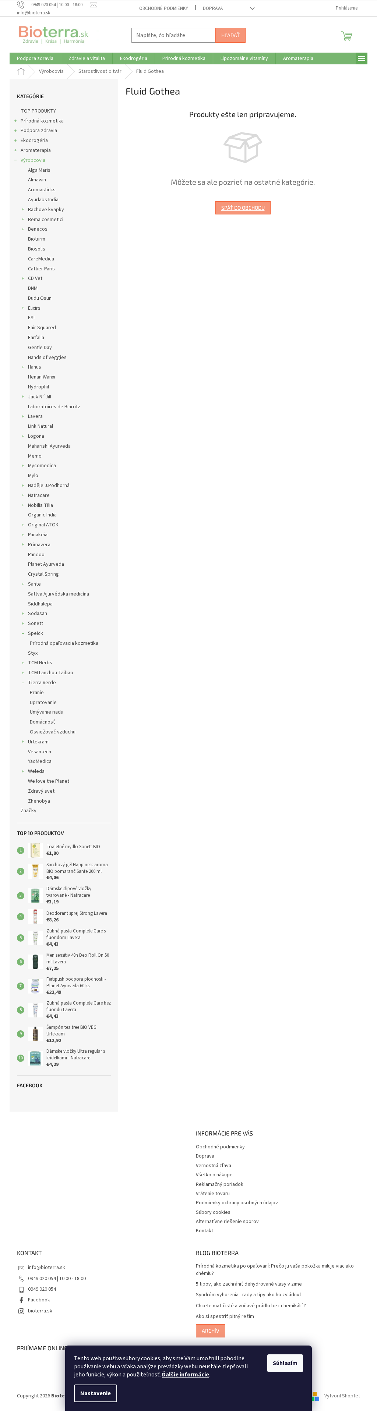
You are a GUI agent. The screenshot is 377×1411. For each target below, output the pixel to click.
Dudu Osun (40, 298)
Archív (210, 1331)
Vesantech (39, 752)
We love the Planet (48, 781)
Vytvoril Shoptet (342, 1396)
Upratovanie (43, 702)
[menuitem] (35, 58)
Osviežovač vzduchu (52, 732)
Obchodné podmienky (163, 8)
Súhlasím (285, 1363)
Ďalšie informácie (185, 1375)
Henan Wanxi (41, 377)
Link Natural (40, 426)
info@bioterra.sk (46, 1267)
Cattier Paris (41, 269)
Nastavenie (95, 1393)
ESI (31, 317)
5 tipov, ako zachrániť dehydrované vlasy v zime (249, 1284)
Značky (28, 810)
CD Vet (35, 278)
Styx (33, 653)
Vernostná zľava (213, 1165)
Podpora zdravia (39, 130)
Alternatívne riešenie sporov (227, 1221)
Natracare (39, 495)
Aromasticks (42, 189)
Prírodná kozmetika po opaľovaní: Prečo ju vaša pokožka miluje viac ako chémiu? (275, 1270)
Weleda (36, 771)
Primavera (39, 544)
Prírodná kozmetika (42, 121)
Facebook (39, 1300)
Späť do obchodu (243, 208)
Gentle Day (40, 347)
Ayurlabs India (43, 199)
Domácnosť (42, 722)
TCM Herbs (40, 663)
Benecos (37, 229)
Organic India (42, 515)
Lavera (35, 416)
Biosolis (36, 249)
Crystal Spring (43, 574)
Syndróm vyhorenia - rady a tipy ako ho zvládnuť (249, 1294)
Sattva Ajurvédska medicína (58, 594)
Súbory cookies (213, 1212)
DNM (33, 288)
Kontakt (204, 1230)
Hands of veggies (47, 357)
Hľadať (230, 35)
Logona (36, 436)
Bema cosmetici (45, 219)
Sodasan (37, 613)
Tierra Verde (42, 682)
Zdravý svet (41, 791)
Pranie (37, 692)
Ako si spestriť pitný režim (225, 1316)
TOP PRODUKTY (38, 111)
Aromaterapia (36, 150)
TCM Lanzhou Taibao (50, 672)
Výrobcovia (33, 160)
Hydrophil (38, 387)
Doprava (213, 8)
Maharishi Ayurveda (49, 446)
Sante (34, 584)
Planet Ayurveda (46, 564)
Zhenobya (39, 801)
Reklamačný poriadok (219, 1184)
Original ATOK (43, 525)
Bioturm (36, 239)
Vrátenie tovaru (213, 1193)
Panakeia (37, 535)
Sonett (35, 623)
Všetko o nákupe (214, 1175)
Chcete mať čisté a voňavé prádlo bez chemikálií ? (251, 1305)
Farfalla (36, 337)
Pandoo (36, 554)
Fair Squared (42, 327)
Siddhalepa (40, 604)
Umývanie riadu (46, 712)
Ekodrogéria (34, 140)
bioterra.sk (40, 1311)
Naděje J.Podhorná (49, 485)
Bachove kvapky (46, 209)
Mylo (33, 475)
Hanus (34, 367)
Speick (35, 633)
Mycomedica (42, 465)
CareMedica (41, 259)
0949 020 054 (42, 1289)
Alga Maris (39, 170)
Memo (35, 456)
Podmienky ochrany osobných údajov (237, 1202)
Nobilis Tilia (40, 505)
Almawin (37, 180)
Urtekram (38, 742)
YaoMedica (40, 761)
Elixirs (34, 308)
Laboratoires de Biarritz (54, 406)
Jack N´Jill (39, 397)
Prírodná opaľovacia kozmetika (64, 643)
